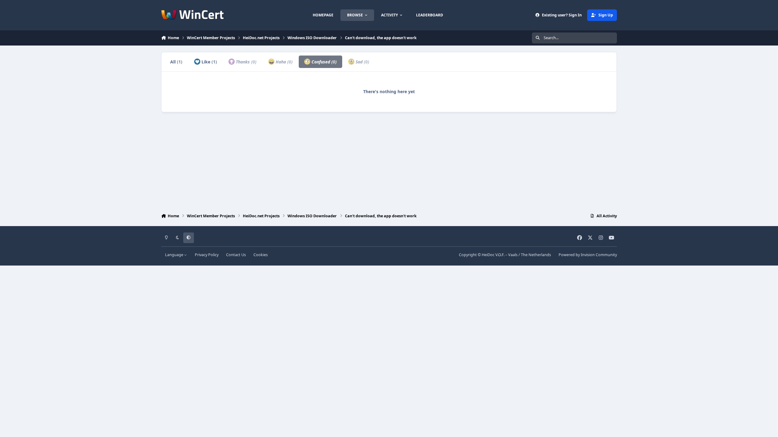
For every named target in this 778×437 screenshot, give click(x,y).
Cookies (260, 254)
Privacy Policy (207, 254)
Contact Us (236, 254)
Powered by (588, 254)
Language (174, 254)
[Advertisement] (389, 161)
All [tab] (176, 62)
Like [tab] (208, 62)
